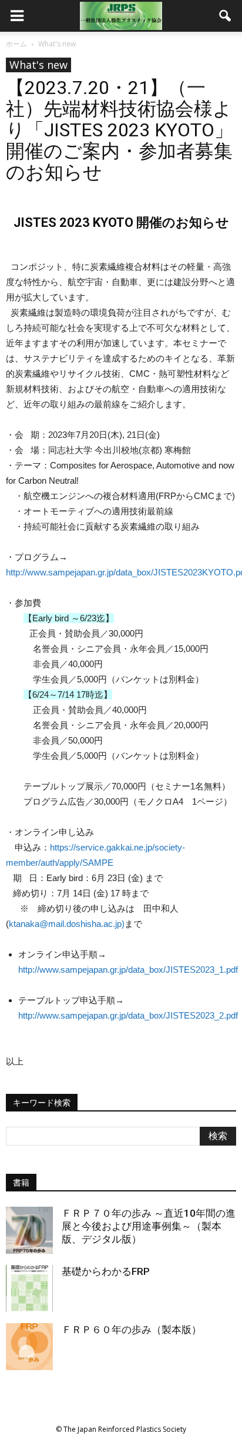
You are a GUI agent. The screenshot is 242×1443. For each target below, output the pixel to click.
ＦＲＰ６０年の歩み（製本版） (131, 1329)
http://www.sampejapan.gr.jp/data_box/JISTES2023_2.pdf (128, 1015)
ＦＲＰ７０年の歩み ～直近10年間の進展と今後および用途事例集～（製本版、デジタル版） (149, 1226)
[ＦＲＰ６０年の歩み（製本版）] (29, 1346)
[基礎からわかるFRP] (29, 1288)
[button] (225, 16)
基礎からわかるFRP (106, 1271)
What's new (38, 65)
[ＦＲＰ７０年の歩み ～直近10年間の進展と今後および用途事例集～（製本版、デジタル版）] (29, 1230)
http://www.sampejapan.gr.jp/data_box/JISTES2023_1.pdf (128, 970)
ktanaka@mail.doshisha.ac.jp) (67, 924)
